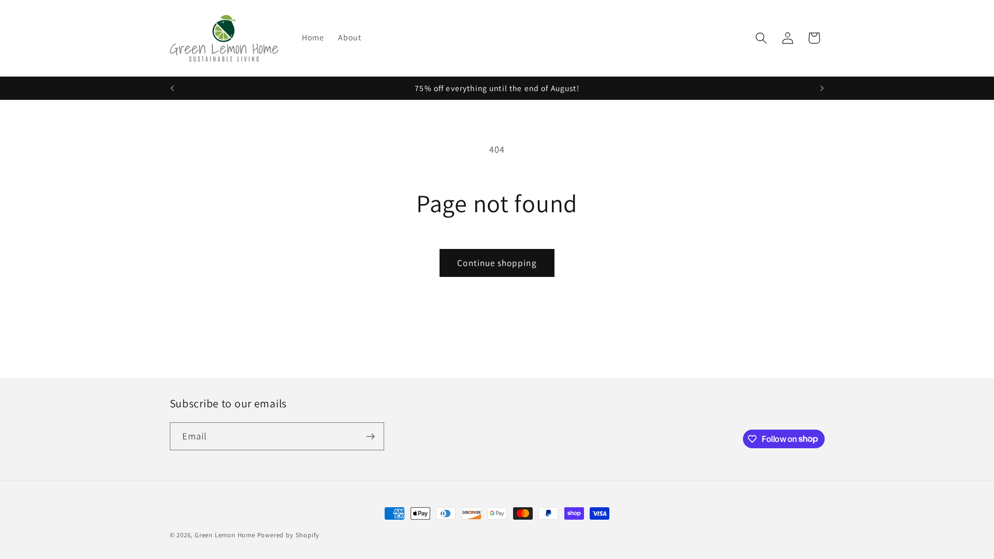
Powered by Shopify (288, 535)
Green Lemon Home (225, 535)
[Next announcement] (822, 88)
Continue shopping (497, 263)
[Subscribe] (370, 436)
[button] (761, 38)
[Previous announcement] (171, 88)
